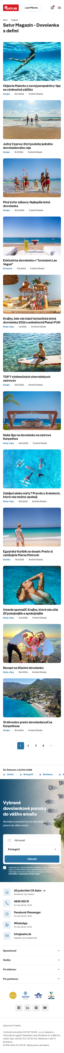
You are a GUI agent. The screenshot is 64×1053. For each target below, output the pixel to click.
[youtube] (45, 1007)
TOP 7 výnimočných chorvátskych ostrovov (26, 379)
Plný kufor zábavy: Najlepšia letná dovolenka (26, 204)
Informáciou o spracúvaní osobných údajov (24, 874)
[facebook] (18, 1007)
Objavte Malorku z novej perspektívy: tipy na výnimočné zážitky (32, 88)
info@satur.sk (22, 934)
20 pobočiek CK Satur (28, 890)
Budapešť (28, 774)
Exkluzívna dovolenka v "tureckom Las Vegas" (30, 262)
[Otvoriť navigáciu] (59, 7)
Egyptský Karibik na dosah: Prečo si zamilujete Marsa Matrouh (28, 553)
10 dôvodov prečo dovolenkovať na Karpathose (27, 724)
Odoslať (32, 859)
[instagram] (36, 1007)
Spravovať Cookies (12, 1025)
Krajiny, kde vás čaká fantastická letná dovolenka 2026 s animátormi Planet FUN (31, 320)
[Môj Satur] (52, 7)
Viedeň (10, 774)
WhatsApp (20, 923)
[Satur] (11, 8)
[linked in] (27, 1007)
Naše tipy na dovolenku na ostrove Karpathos (27, 437)
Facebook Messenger (27, 912)
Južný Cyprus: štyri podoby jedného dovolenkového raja (28, 146)
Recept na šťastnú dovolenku (23, 668)
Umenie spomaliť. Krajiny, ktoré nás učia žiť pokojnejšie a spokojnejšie (30, 611)
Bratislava (48, 774)
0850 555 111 (21, 901)
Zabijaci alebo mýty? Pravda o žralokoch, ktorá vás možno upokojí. (31, 495)
